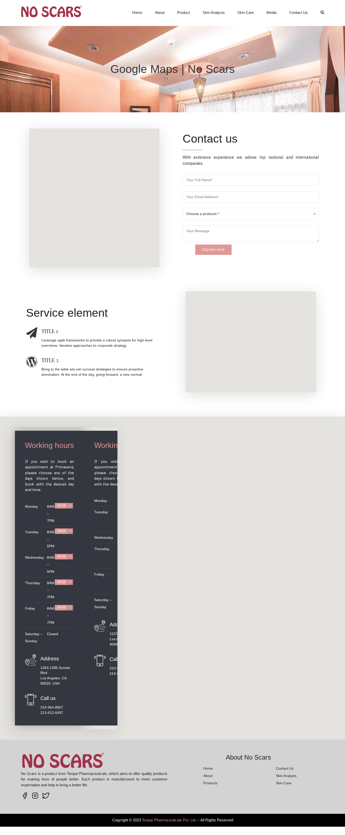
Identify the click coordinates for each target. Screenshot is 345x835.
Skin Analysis (214, 12)
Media (271, 12)
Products (210, 783)
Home (137, 12)
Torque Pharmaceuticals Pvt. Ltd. (169, 820)
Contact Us (298, 12)
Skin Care (245, 12)
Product (183, 12)
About (159, 12)
